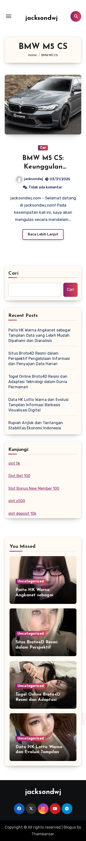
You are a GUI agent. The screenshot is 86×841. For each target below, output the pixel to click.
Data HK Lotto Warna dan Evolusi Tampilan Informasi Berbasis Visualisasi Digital (38, 404)
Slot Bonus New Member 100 (33, 488)
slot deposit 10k (22, 513)
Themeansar (43, 834)
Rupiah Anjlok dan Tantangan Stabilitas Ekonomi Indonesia (35, 425)
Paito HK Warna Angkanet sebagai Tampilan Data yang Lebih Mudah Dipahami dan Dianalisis (39, 335)
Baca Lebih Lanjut (43, 234)
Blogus (70, 827)
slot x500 (16, 501)
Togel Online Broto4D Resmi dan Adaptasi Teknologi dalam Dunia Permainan (37, 381)
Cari (13, 273)
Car (43, 148)
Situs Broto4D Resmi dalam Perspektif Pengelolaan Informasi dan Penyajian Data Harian (39, 358)
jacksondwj (41, 18)
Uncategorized (30, 581)
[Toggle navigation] (8, 16)
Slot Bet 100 (19, 476)
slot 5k (14, 463)
